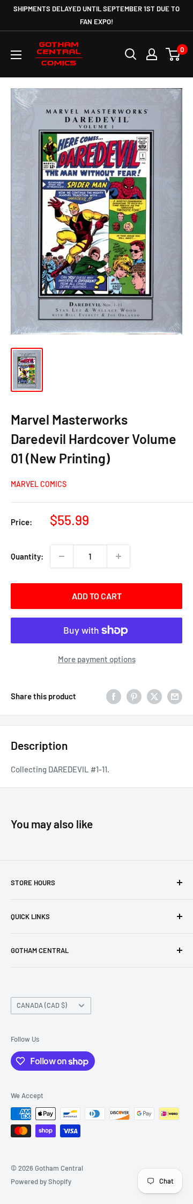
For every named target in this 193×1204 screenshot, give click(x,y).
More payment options (97, 659)
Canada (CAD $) (42, 1005)
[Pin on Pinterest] (134, 696)
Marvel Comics (38, 484)
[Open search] (131, 54)
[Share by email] (174, 696)
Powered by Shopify (41, 1181)
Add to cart (97, 596)
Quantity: (27, 556)
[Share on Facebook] (113, 696)
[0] (173, 54)
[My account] (151, 54)
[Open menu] (16, 55)
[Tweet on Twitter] (154, 696)
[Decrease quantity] (61, 556)
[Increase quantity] (118, 556)
